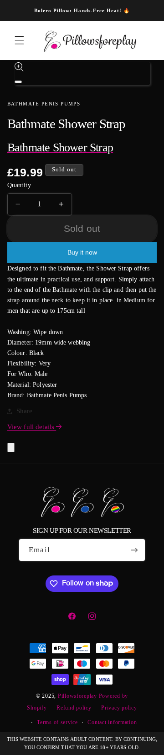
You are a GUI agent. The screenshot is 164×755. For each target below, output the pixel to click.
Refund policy (74, 707)
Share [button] (24, 411)
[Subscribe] (133, 550)
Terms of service (57, 722)
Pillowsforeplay (77, 696)
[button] (19, 40)
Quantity (19, 185)
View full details (31, 426)
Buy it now (82, 252)
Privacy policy (119, 707)
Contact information (112, 722)
